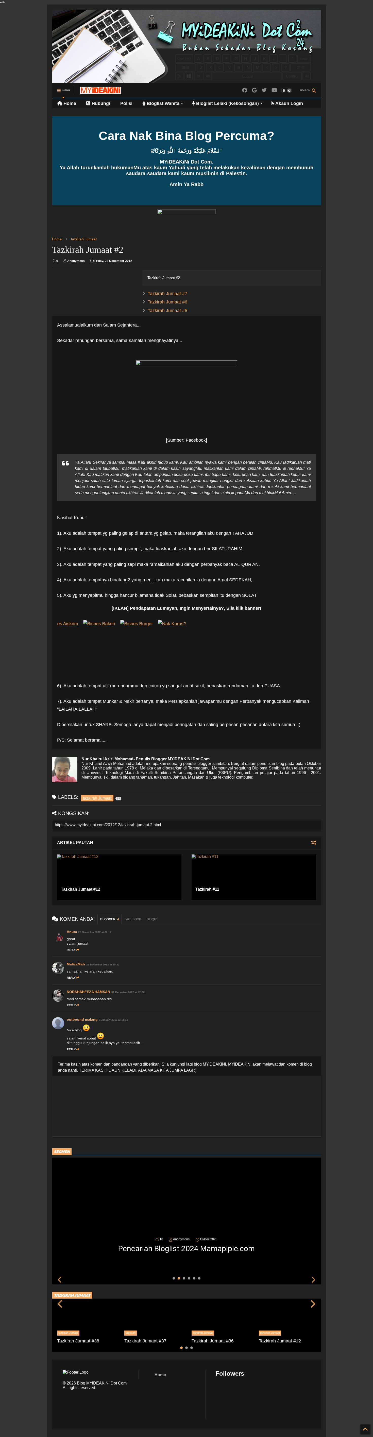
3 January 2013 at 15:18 (113, 1019)
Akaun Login (288, 103)
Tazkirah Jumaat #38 (78, 1340)
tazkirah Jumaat (84, 239)
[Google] (254, 90)
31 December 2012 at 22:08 (128, 992)
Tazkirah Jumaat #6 (167, 301)
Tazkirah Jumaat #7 (167, 293)
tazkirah (130, 1332)
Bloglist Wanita (162, 103)
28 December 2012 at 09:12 (94, 932)
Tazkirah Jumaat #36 (213, 1340)
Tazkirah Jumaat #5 (167, 310)
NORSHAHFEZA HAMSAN (88, 992)
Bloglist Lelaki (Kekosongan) (227, 103)
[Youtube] (274, 90)
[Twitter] (264, 90)
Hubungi (100, 103)
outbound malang (82, 1019)
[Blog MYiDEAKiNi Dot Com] (100, 92)
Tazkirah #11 (207, 889)
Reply (71, 949)
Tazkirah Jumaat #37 (145, 1340)
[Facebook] (244, 90)
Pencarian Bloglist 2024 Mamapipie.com (186, 1248)
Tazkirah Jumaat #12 (80, 889)
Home (69, 103)
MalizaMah (76, 964)
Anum (72, 932)
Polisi (126, 103)
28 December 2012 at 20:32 (103, 964)
